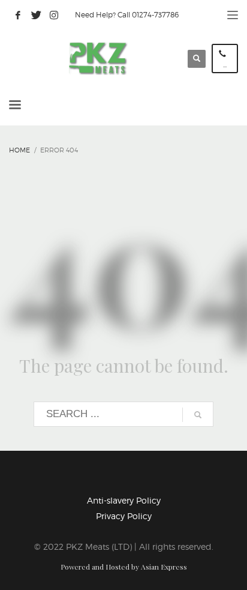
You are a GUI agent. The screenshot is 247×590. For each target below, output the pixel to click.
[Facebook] (18, 15)
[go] (197, 414)
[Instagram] (54, 15)
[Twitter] (36, 15)
